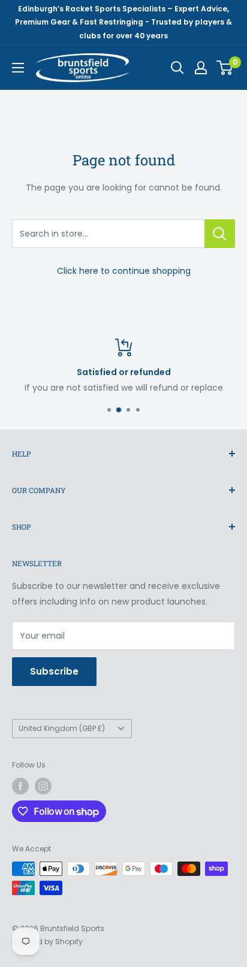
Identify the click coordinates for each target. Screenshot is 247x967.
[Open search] (177, 67)
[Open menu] (18, 67)
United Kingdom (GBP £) (62, 728)
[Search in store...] (219, 233)
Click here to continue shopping (124, 271)
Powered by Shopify (47, 941)
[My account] (201, 67)
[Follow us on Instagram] (43, 786)
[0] (225, 68)
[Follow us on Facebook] (20, 786)
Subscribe (54, 671)
